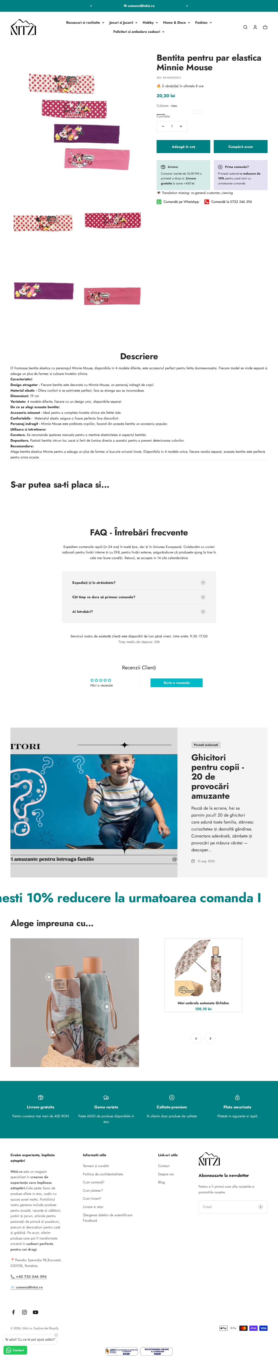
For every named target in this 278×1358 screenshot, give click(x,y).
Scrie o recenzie (177, 682)
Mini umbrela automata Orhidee (203, 1003)
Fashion (201, 22)
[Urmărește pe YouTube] (35, 1312)
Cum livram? (92, 1198)
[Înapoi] (91, 6)
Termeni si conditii (96, 1165)
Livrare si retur (93, 1206)
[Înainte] (187, 6)
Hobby (148, 22)
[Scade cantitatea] (163, 126)
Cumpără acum (240, 146)
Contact (163, 1165)
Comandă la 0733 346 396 (231, 201)
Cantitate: (163, 116)
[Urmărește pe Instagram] (24, 1312)
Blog (161, 1182)
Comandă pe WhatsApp (181, 201)
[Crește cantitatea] (181, 126)
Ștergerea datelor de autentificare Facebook (107, 1218)
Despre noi (166, 1174)
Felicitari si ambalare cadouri (136, 31)
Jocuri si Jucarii (121, 22)
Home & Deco (174, 22)
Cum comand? (93, 1182)
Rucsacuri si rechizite (83, 22)
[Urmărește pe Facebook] (13, 1312)
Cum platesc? (93, 1190)
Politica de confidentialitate (103, 1174)
